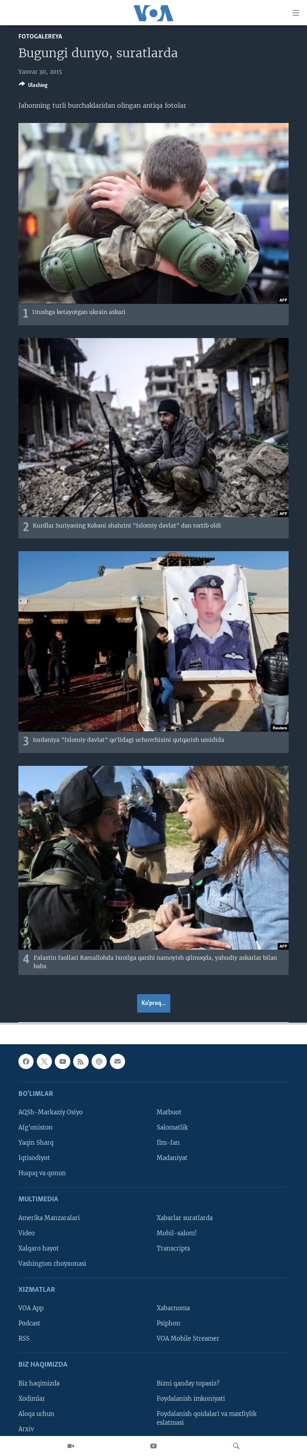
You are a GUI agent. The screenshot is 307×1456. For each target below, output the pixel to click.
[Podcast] (99, 1061)
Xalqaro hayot (38, 1248)
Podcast (29, 1323)
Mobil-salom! (177, 1233)
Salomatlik (172, 1127)
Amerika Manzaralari (49, 1218)
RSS (24, 1338)
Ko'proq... (154, 1003)
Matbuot (169, 1112)
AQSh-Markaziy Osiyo (50, 1112)
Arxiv (26, 1429)
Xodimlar (31, 1398)
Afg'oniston (35, 1127)
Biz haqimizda (39, 1383)
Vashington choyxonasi (52, 1263)
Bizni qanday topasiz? (188, 1383)
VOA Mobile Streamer (188, 1338)
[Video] (71, 1446)
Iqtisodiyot (34, 1158)
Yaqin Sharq (36, 1142)
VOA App (31, 1308)
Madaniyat (172, 1158)
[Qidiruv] (236, 1446)
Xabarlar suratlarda (185, 1218)
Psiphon (168, 1323)
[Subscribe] (117, 1061)
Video (26, 1233)
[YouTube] (153, 1446)
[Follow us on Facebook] (26, 1061)
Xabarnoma (173, 1308)
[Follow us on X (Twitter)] (44, 1061)
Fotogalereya (40, 36)
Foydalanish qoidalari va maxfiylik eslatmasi (207, 1418)
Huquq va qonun (42, 1173)
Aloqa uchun (36, 1414)
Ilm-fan (168, 1142)
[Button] (33, 86)
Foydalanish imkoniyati (191, 1398)
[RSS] (80, 1061)
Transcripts (173, 1248)
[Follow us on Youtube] (62, 1061)
